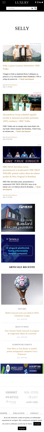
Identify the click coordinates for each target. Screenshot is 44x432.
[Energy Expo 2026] (22, 368)
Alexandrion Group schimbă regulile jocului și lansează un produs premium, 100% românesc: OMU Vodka (21, 117)
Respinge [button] (22, 428)
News (39, 145)
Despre (3, 413)
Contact (34, 413)
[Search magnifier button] (35, 8)
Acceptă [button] (37, 424)
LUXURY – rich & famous (22, 3)
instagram (38, 2)
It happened (37, 93)
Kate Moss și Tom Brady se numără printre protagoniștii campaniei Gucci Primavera (22, 351)
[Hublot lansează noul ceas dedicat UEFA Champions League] (22, 289)
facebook (35, 2)
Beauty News (22, 327)
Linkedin (40, 2)
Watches (22, 309)
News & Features (35, 44)
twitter (42, 2)
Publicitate (18, 413)
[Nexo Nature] (18, 231)
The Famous (26, 345)
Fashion (16, 345)
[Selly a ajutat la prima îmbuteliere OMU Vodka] (22, 55)
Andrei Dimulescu (12, 85)
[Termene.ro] (18, 261)
